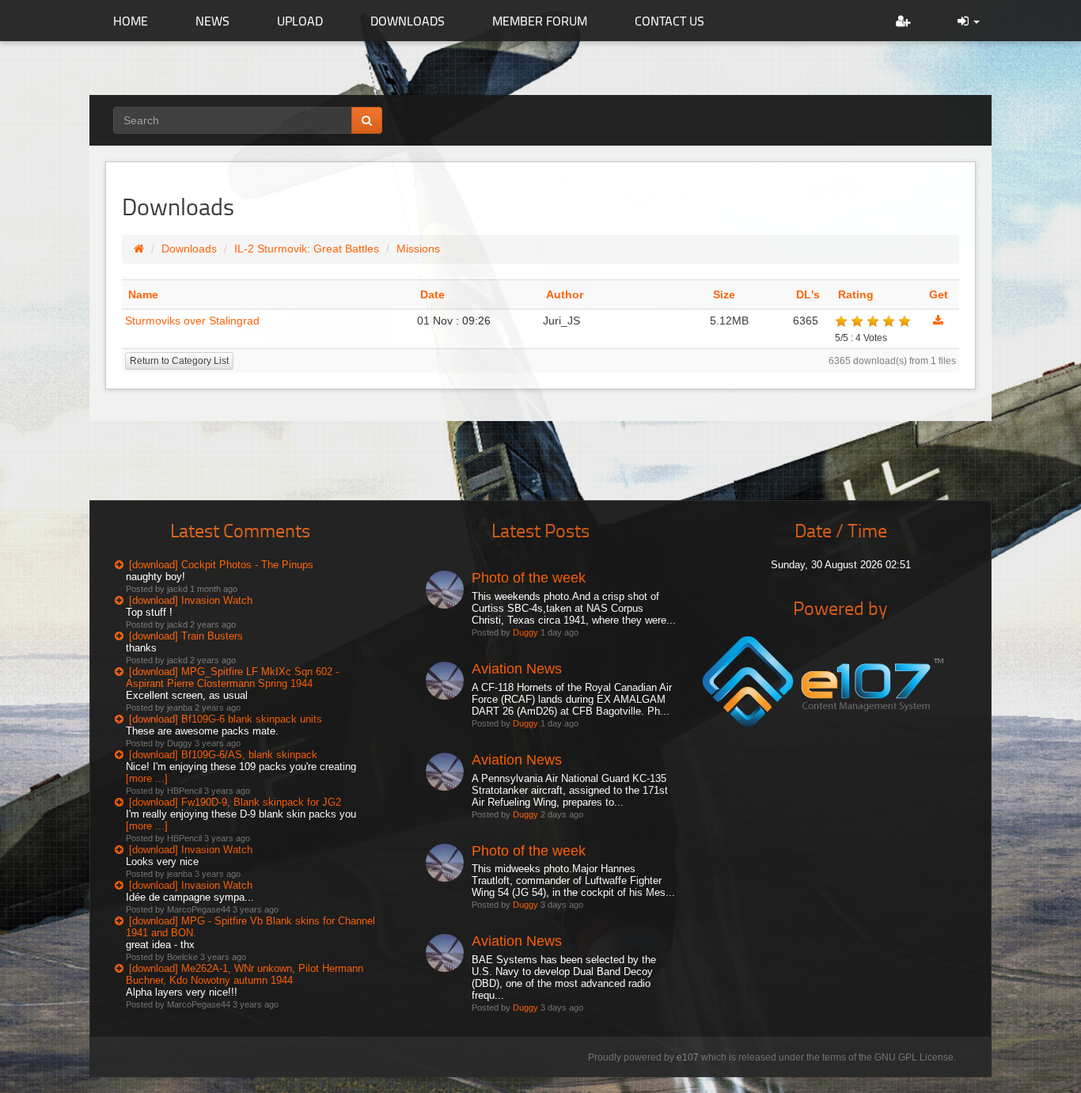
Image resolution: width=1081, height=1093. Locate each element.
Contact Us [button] (669, 20)
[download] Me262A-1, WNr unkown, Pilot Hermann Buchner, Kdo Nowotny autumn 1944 (244, 974)
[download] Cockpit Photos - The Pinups (221, 565)
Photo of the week (529, 578)
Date (432, 294)
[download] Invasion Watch (190, 600)
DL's (808, 294)
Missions (418, 248)
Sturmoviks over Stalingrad (192, 320)
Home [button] (130, 20)
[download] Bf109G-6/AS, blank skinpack (223, 755)
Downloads (189, 248)
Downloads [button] (407, 20)
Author (564, 294)
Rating (856, 294)
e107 (688, 1057)
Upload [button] (300, 20)
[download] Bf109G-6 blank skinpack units (225, 719)
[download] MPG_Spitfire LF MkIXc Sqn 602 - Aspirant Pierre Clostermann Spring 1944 (232, 677)
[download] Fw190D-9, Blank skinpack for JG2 (235, 802)
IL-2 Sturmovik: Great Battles (306, 248)
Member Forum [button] (539, 20)
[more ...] (147, 778)
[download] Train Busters (186, 636)
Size (724, 294)
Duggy (525, 632)
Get (938, 294)
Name (143, 294)
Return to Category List (179, 360)
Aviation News (517, 669)
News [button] (212, 20)
